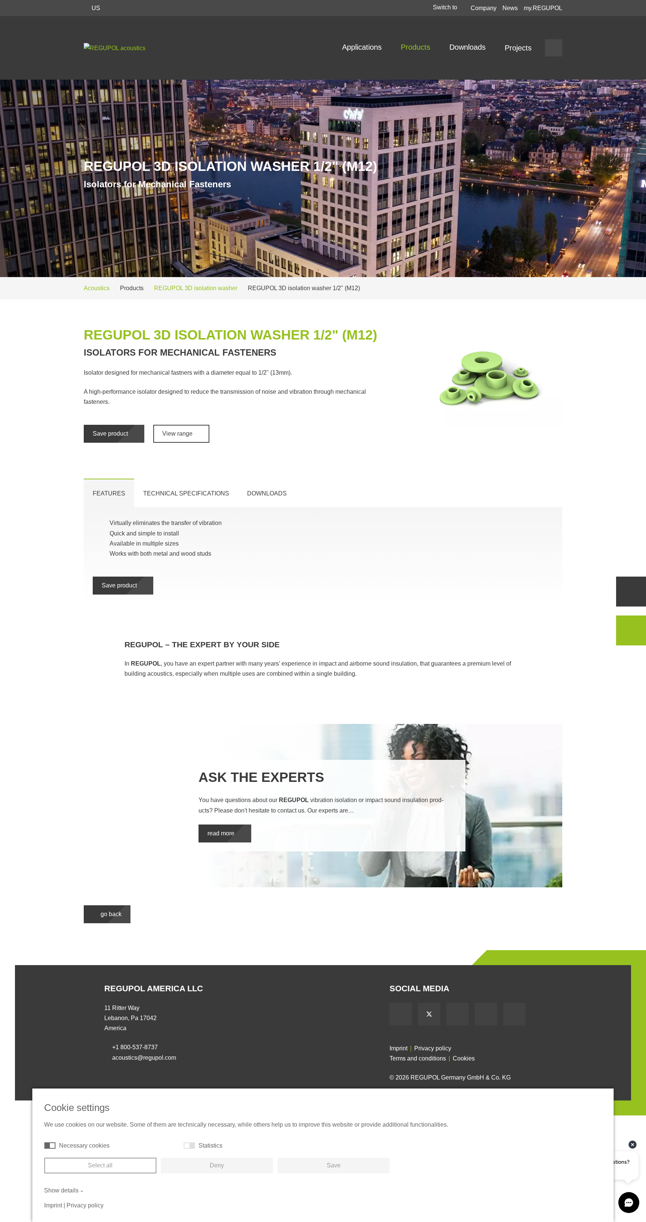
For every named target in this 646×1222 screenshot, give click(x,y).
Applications (363, 47)
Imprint (398, 1048)
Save (334, 1165)
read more (221, 833)
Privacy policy (432, 1048)
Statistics (210, 1145)
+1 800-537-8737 (135, 1047)
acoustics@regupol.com (144, 1057)
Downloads (468, 47)
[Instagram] (514, 1014)
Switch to (446, 7)
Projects (518, 48)
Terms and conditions (418, 1058)
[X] (429, 1014)
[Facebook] (401, 1014)
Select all (100, 1165)
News (510, 8)
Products (417, 47)
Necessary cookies (84, 1145)
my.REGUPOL (543, 8)
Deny (217, 1165)
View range (178, 433)
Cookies (464, 1058)
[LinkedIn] (486, 1014)
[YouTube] (457, 1014)
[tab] (109, 493)
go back (110, 914)
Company (483, 8)
